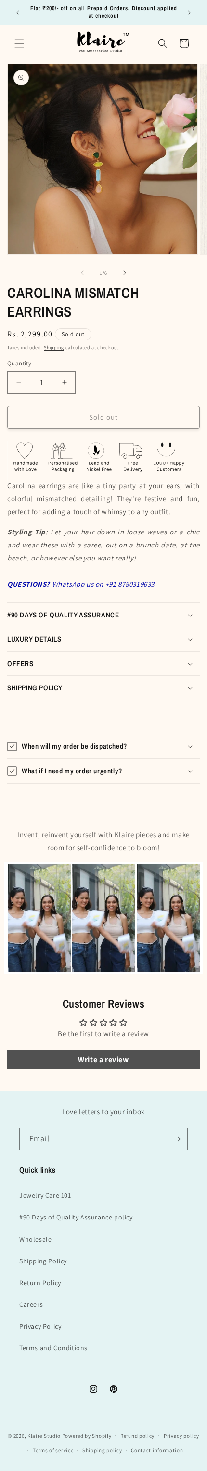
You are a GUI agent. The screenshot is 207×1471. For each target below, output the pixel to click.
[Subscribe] (176, 1139)
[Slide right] (124, 272)
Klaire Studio (44, 1435)
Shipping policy (102, 1450)
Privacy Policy (40, 1326)
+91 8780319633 (130, 583)
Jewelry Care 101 (45, 1195)
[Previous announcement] (17, 12)
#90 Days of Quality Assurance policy (76, 1217)
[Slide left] (82, 272)
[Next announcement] (189, 12)
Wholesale (35, 1239)
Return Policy (40, 1282)
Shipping (54, 347)
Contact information (157, 1450)
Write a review (103, 1059)
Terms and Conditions (53, 1348)
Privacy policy (181, 1435)
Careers (31, 1304)
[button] (19, 43)
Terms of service (53, 1450)
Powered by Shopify (87, 1435)
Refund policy (137, 1435)
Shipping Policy (43, 1261)
